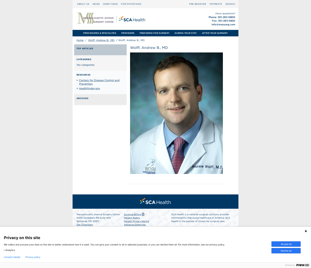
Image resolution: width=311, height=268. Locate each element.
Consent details (12, 257)
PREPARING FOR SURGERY (154, 33)
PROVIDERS (127, 33)
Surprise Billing (132, 214)
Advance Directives (135, 224)
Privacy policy (32, 257)
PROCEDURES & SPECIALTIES (99, 33)
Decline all (286, 250)
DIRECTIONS (110, 4)
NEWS (96, 4)
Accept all (286, 244)
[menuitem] (83, 4)
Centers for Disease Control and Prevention (99, 82)
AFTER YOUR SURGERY (215, 33)
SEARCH (230, 4)
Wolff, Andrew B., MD (101, 40)
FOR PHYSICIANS (131, 4)
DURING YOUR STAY (186, 33)
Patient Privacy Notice (136, 221)
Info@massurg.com (223, 24)
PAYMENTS (216, 4)
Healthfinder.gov (89, 88)
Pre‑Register (197, 4)
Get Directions (85, 224)
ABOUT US (83, 4)
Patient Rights (132, 218)
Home (80, 40)
